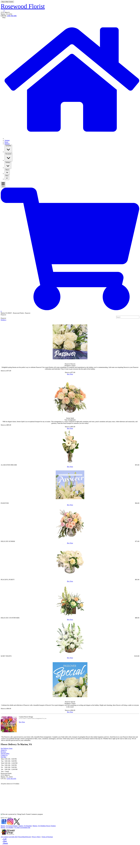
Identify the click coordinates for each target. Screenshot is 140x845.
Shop (3, 186)
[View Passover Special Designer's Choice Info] (70, 680)
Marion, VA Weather (7, 827)
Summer (7, 140)
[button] (2, 10)
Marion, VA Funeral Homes (9, 826)
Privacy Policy (36, 837)
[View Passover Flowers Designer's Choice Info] (70, 342)
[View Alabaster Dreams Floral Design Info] (70, 463)
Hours (5, 843)
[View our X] (17, 824)
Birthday (7, 144)
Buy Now (70, 374)
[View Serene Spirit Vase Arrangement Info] (70, 396)
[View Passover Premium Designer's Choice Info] (70, 501)
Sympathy (8, 145)
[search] (138, 317)
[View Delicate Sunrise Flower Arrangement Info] (70, 539)
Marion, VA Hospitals (25, 826)
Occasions (8, 154)
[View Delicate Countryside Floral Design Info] (70, 616)
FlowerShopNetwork (24, 837)
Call (4, 839)
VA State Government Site (22, 827)
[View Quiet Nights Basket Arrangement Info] (70, 654)
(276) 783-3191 (12, 16)
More (7, 175)
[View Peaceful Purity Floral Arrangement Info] (70, 578)
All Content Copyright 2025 (9, 837)
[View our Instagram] (10, 824)
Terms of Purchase (47, 837)
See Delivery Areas (6, 748)
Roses (6, 142)
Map (4, 841)
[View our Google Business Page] (4, 824)
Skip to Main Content (7, 1)
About (7, 170)
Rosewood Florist (23, 6)
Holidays (8, 162)
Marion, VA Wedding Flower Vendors (44, 826)
